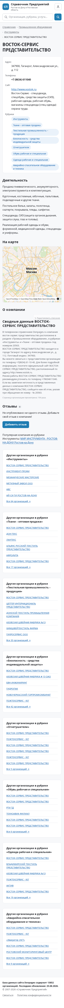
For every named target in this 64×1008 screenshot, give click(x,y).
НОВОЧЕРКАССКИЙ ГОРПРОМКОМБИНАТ (28, 694)
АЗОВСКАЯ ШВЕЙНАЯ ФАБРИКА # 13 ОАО (28, 676)
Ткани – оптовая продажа (27, 125)
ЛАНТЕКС (11, 539)
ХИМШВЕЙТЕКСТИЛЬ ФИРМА (22, 628)
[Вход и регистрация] (58, 6)
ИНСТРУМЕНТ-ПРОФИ (18, 471)
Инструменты (11, 32)
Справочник (9, 27)
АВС (8, 489)
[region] (32, 274)
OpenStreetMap (48, 298)
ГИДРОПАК (12, 688)
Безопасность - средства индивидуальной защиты (27, 140)
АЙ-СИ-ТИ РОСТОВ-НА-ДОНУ (21, 495)
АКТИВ (10, 885)
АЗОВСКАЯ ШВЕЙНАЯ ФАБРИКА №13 (26, 622)
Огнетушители (21, 147)
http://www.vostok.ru (24, 89)
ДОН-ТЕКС (11, 533)
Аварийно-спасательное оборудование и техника (34, 167)
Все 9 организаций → (17, 963)
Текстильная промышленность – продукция (30, 132)
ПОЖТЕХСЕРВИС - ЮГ (17, 700)
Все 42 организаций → (18, 706)
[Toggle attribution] (58, 299)
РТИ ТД (10, 807)
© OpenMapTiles (26, 298)
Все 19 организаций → (18, 897)
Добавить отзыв (16, 424)
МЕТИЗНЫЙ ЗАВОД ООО (19, 483)
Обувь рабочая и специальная (29, 153)
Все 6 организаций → (17, 831)
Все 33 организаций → (18, 640)
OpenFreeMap (12, 298)
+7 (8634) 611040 (21, 79)
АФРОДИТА (12, 555)
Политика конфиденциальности (34, 995)
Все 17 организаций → (18, 567)
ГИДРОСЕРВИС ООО (17, 634)
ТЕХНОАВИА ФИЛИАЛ (18, 813)
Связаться (7, 995)
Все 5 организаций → (17, 769)
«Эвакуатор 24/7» (15, 939)
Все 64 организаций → (18, 501)
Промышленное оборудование (35, 27)
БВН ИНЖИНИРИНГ (16, 682)
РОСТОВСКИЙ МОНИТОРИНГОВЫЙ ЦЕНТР (29, 951)
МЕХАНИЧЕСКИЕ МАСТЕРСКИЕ (22, 477)
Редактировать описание (47, 318)
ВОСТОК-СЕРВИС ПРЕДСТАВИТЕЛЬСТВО (27, 465)
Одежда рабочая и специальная (30, 159)
